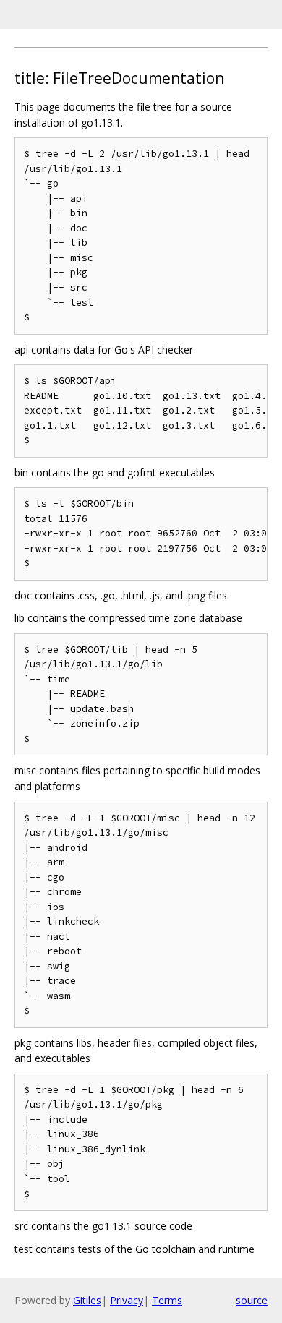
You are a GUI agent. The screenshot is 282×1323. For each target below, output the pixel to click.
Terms (167, 1300)
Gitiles (87, 1300)
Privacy (126, 1300)
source (252, 1300)
